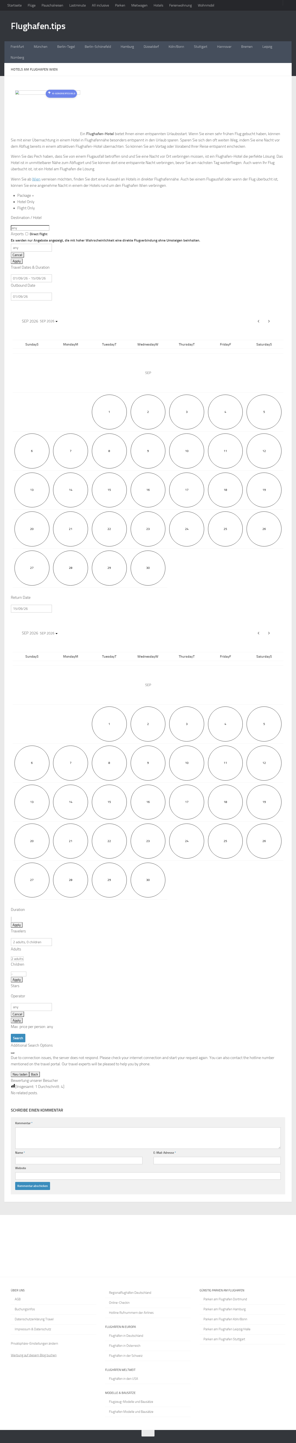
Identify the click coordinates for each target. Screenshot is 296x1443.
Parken (120, 5)
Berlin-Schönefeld (98, 47)
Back (34, 1074)
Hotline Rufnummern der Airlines (131, 1313)
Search (18, 1038)
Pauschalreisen (52, 5)
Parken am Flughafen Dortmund (225, 1299)
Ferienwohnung (180, 5)
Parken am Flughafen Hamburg (224, 1309)
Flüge (32, 5)
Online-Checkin (119, 1303)
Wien (36, 179)
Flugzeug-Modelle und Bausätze (131, 1402)
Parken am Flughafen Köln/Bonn (225, 1319)
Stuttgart (200, 47)
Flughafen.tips (38, 26)
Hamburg (127, 47)
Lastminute (77, 5)
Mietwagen (139, 5)
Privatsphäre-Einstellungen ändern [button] (34, 1343)
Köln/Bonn (176, 47)
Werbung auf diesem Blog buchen (34, 1355)
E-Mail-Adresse (164, 1153)
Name (20, 1153)
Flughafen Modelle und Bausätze (131, 1412)
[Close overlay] (12, 1053)
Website (20, 1168)
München (40, 47)
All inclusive (100, 5)
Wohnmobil (206, 5)
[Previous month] (258, 321)
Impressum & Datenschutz (33, 1329)
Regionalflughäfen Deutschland (130, 1293)
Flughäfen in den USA (123, 1379)
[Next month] (269, 321)
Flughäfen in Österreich (124, 1346)
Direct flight (105, 237)
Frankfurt (17, 47)
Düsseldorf (151, 47)
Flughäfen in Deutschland (126, 1336)
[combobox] (30, 228)
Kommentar (24, 1123)
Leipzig (267, 47)
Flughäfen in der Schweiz (126, 1356)
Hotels (158, 5)
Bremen (247, 47)
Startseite (14, 5)
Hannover (224, 47)
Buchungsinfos (25, 1309)
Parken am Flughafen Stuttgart (224, 1339)
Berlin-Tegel (66, 47)
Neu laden (20, 1074)
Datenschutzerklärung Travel (34, 1319)
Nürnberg (17, 57)
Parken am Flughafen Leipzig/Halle (226, 1329)
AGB (18, 1299)
